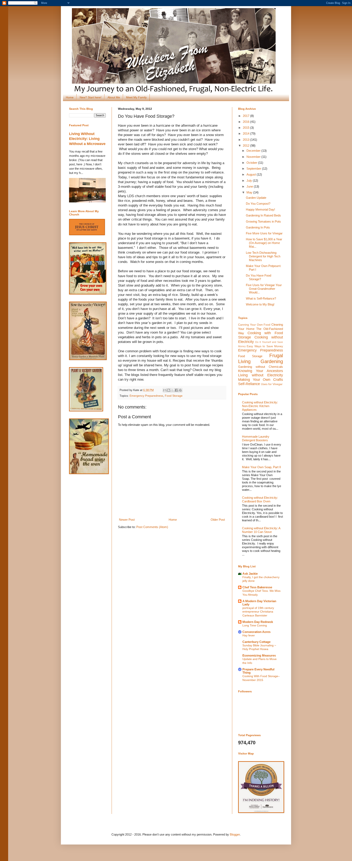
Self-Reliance (249, 384)
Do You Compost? (258, 203)
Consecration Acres (256, 632)
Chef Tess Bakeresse (257, 587)
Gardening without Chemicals (260, 366)
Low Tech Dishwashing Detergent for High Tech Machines (263, 256)
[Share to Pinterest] (180, 390)
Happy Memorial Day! (260, 209)
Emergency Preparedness (146, 395)
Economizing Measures (259, 655)
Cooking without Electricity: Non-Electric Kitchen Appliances (260, 406)
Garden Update (256, 197)
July (249, 180)
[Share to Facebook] (176, 390)
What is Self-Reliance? (261, 298)
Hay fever (248, 635)
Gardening (272, 361)
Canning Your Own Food (254, 324)
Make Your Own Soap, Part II (261, 467)
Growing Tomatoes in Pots (263, 221)
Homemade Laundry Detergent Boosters (255, 438)
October (252, 162)
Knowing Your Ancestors (260, 371)
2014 (246, 133)
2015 (246, 127)
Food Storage (174, 395)
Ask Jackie (250, 573)
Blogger (235, 834)
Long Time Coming (254, 625)
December (253, 150)
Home (70, 97)
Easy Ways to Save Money (265, 346)
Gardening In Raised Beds (263, 215)
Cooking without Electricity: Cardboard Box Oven (260, 499)
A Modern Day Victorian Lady (259, 602)
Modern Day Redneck (257, 622)
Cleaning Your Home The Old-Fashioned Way (260, 329)
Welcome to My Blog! (260, 304)
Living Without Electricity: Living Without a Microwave (87, 139)
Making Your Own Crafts (260, 380)
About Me (114, 97)
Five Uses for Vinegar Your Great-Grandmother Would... (264, 288)
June (250, 186)
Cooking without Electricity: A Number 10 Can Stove (261, 530)
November (253, 156)
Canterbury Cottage (256, 642)
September (254, 168)
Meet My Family (136, 97)
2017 (246, 116)
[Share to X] (172, 390)
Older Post (218, 519)
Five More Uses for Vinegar (264, 233)
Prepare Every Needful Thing (258, 671)
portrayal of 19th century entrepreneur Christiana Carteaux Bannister (258, 611)
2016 (246, 121)
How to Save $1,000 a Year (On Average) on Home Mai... (264, 242)
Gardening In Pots (258, 227)
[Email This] (165, 390)
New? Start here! (90, 97)
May (249, 192)
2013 (246, 139)
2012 (246, 145)
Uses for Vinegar (272, 384)
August (251, 174)
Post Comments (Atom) (152, 527)
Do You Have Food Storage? (258, 277)
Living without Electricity (260, 375)
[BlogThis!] (169, 390)
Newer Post (127, 519)
